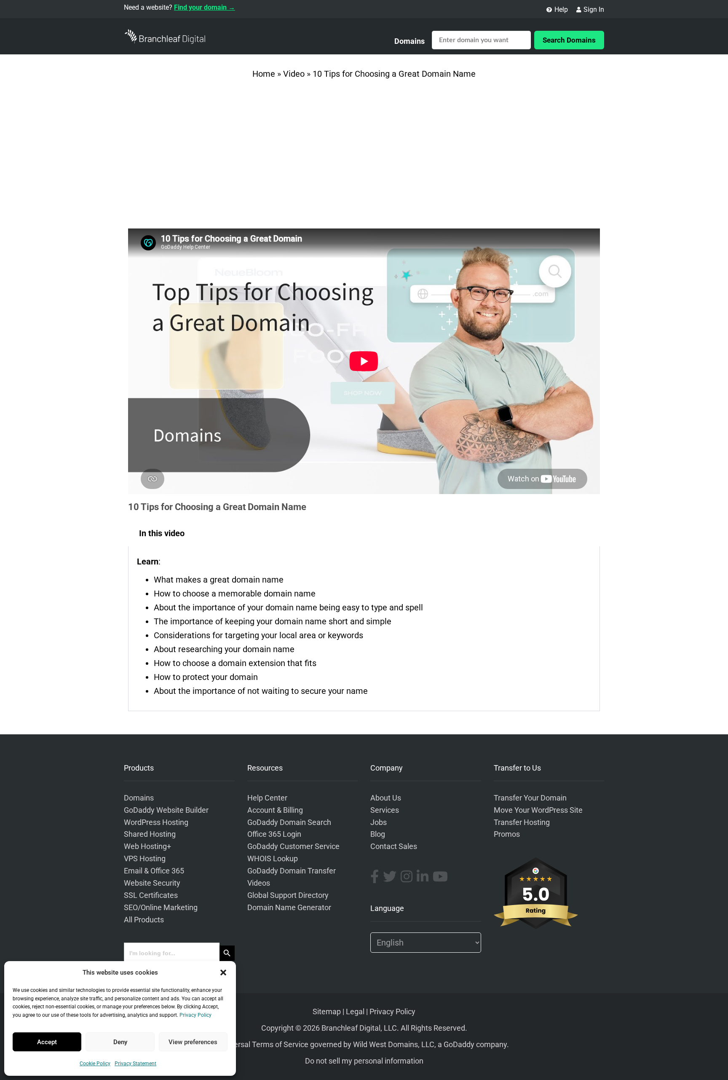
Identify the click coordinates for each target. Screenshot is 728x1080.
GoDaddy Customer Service (293, 846)
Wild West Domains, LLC (393, 1044)
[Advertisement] (364, 157)
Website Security (152, 883)
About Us (385, 798)
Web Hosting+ (147, 846)
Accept (47, 1042)
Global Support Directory (288, 895)
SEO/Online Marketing (161, 907)
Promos (507, 834)
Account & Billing (275, 810)
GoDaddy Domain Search (289, 822)
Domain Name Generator (289, 907)
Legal (355, 1011)
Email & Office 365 (154, 871)
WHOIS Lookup (272, 858)
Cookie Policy (95, 1064)
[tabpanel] (364, 628)
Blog (377, 834)
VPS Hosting (145, 858)
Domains (409, 41)
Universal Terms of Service (263, 1044)
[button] (223, 972)
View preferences (193, 1042)
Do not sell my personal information (364, 1061)
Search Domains (569, 40)
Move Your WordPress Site (538, 810)
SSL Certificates (151, 895)
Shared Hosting (150, 834)
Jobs (378, 822)
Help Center (267, 798)
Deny (120, 1042)
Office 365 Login (274, 834)
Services (384, 810)
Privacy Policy (195, 1015)
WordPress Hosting (156, 822)
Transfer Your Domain (530, 798)
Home (263, 74)
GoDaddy (459, 1044)
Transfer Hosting (522, 822)
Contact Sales (393, 846)
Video (294, 74)
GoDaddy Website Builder (166, 810)
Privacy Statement (135, 1064)
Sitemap (327, 1011)
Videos (258, 883)
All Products (144, 920)
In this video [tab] (162, 533)
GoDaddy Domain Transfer (291, 871)
